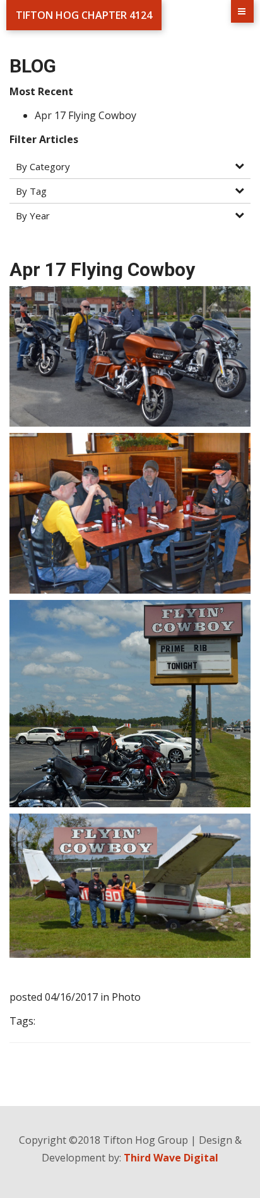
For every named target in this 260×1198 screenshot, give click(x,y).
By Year (33, 215)
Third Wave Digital (171, 1158)
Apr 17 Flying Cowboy (85, 115)
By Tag (31, 191)
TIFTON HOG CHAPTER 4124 (84, 15)
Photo (126, 997)
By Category (43, 166)
